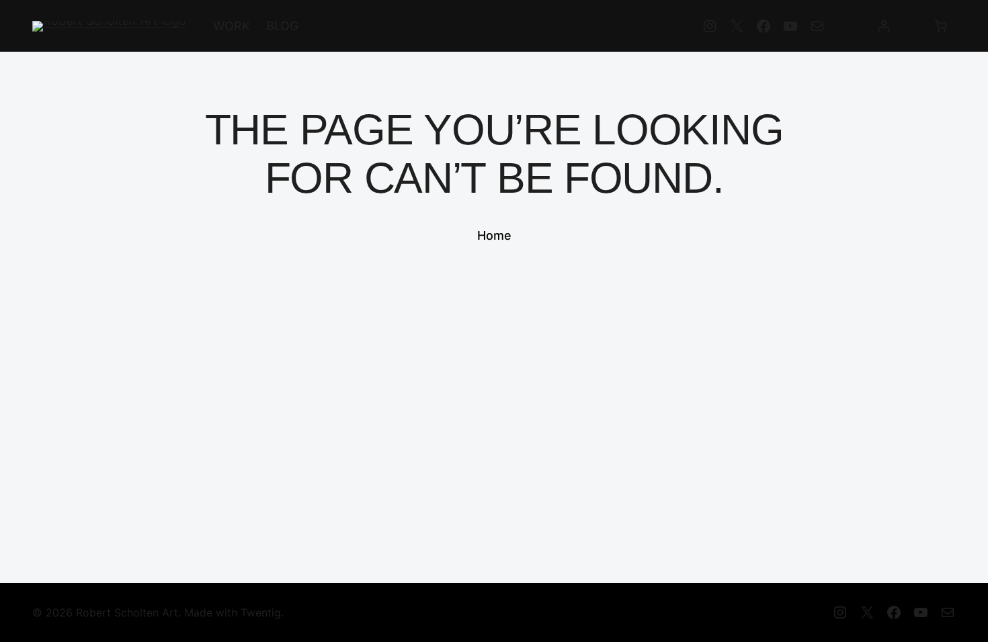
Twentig (261, 612)
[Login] (883, 26)
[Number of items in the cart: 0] (940, 26)
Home (494, 235)
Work (231, 26)
